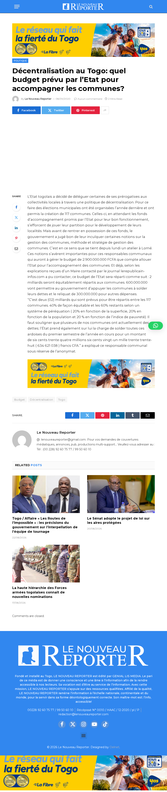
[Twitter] (16, 217)
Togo (61, 399)
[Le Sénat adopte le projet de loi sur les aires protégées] (121, 494)
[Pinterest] (16, 238)
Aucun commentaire (90, 98)
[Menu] (17, 6)
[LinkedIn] (16, 228)
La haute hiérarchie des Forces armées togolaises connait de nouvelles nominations (39, 592)
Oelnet (114, 747)
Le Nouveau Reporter (38, 98)
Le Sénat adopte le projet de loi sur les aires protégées (118, 520)
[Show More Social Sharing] (105, 110)
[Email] (16, 248)
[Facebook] (16, 207)
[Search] (150, 6)
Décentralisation (41, 399)
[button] (83, 735)
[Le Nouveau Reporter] (83, 6)
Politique (20, 60)
